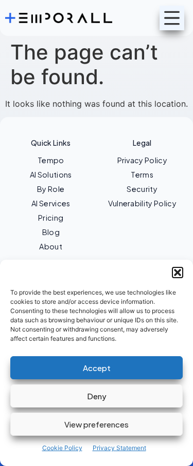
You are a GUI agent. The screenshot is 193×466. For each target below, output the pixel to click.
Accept (97, 368)
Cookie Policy (62, 448)
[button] (177, 272)
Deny (97, 396)
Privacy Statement (119, 448)
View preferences (96, 424)
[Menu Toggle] (172, 18)
